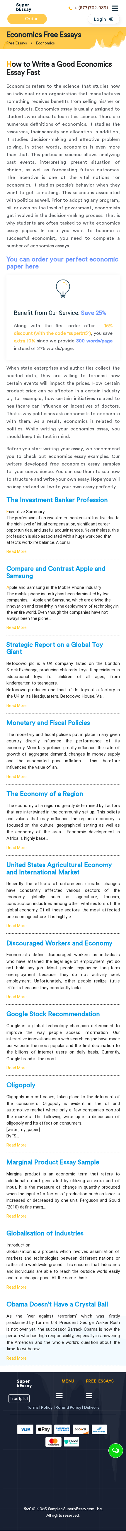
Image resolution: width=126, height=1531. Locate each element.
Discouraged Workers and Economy (59, 943)
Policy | (48, 1408)
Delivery (92, 1408)
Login (100, 19)
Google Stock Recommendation (53, 1014)
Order (31, 18)
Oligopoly (20, 1085)
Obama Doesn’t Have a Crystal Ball (57, 1304)
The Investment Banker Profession (57, 500)
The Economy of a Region (44, 794)
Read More (16, 551)
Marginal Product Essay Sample (52, 1162)
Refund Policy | (69, 1408)
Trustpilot (19, 1398)
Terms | (34, 1408)
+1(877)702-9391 (91, 8)
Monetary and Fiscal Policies (48, 723)
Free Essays (16, 43)
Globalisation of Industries (45, 1233)
